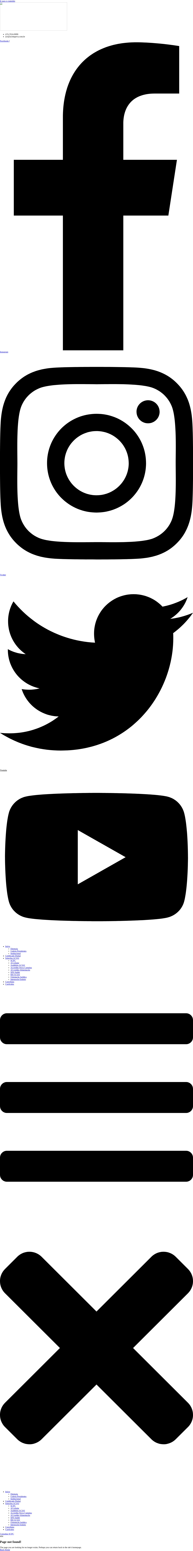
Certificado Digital (13, 956)
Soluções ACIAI (12, 958)
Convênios (9, 982)
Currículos (9, 984)
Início (7, 946)
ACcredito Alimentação (20, 970)
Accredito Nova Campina (21, 968)
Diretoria (14, 949)
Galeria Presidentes (18, 951)
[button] (96, 1238)
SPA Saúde (15, 972)
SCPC (13, 960)
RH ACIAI (15, 975)
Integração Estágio (18, 979)
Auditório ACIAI (18, 965)
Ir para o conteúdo (7, 1)
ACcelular (15, 963)
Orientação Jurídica (19, 977)
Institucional (16, 953)
